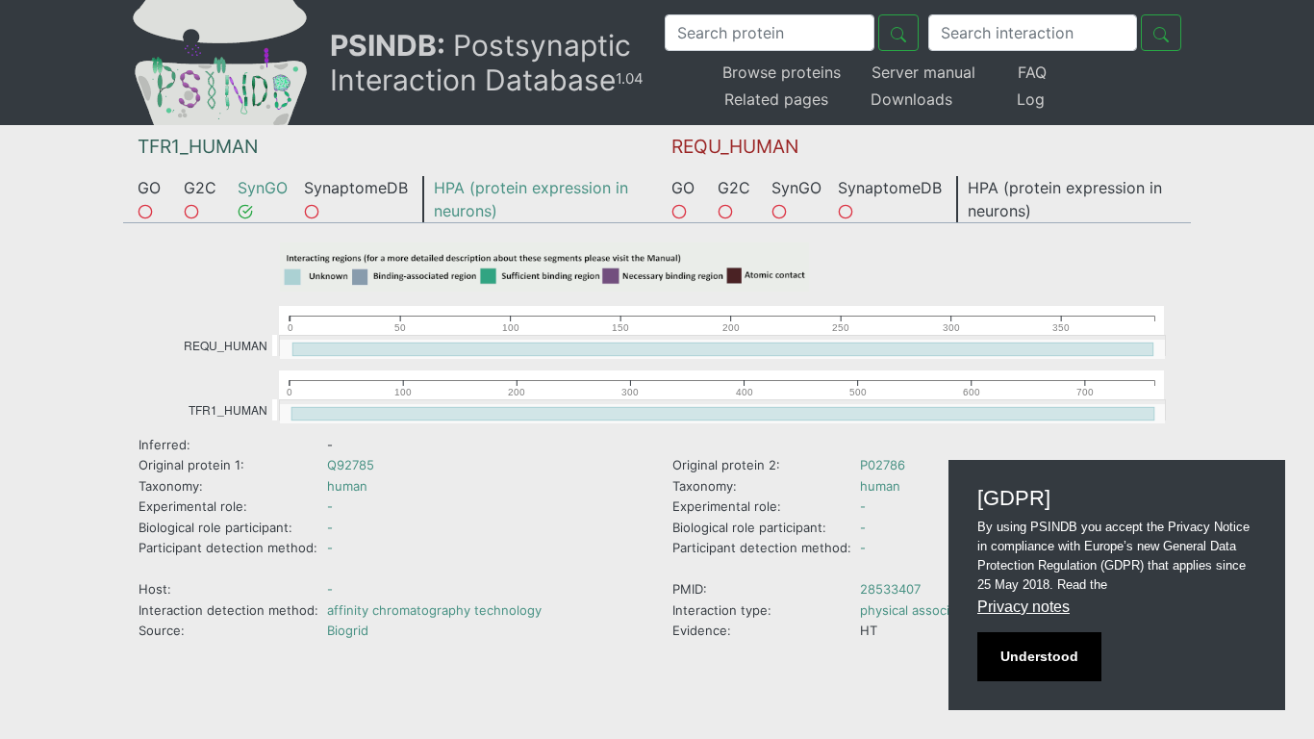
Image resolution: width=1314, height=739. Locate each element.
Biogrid (347, 630)
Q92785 (350, 464)
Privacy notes (1023, 607)
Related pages (776, 99)
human (347, 486)
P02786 (882, 464)
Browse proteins (781, 72)
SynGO (263, 187)
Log (1031, 99)
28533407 (890, 589)
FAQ (1032, 72)
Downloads (911, 99)
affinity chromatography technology (434, 610)
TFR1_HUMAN (198, 146)
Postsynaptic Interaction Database (487, 62)
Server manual (923, 72)
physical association (919, 610)
